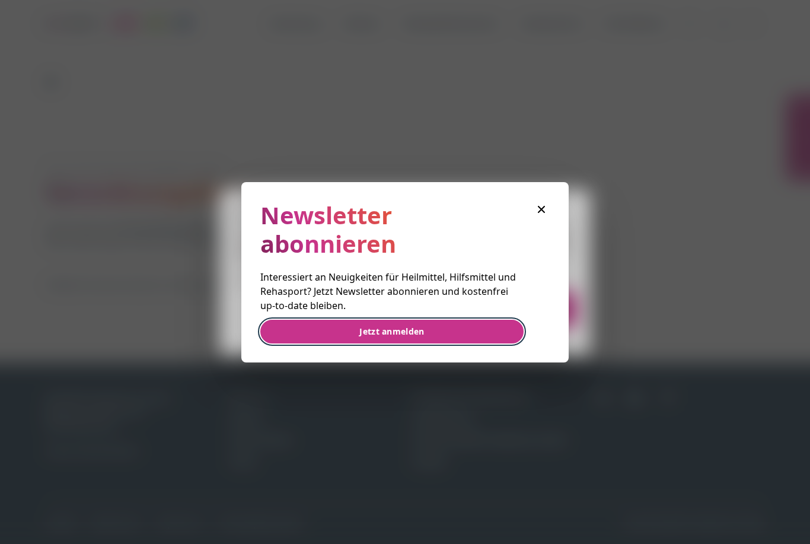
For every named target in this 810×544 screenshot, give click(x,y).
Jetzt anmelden (391, 331)
